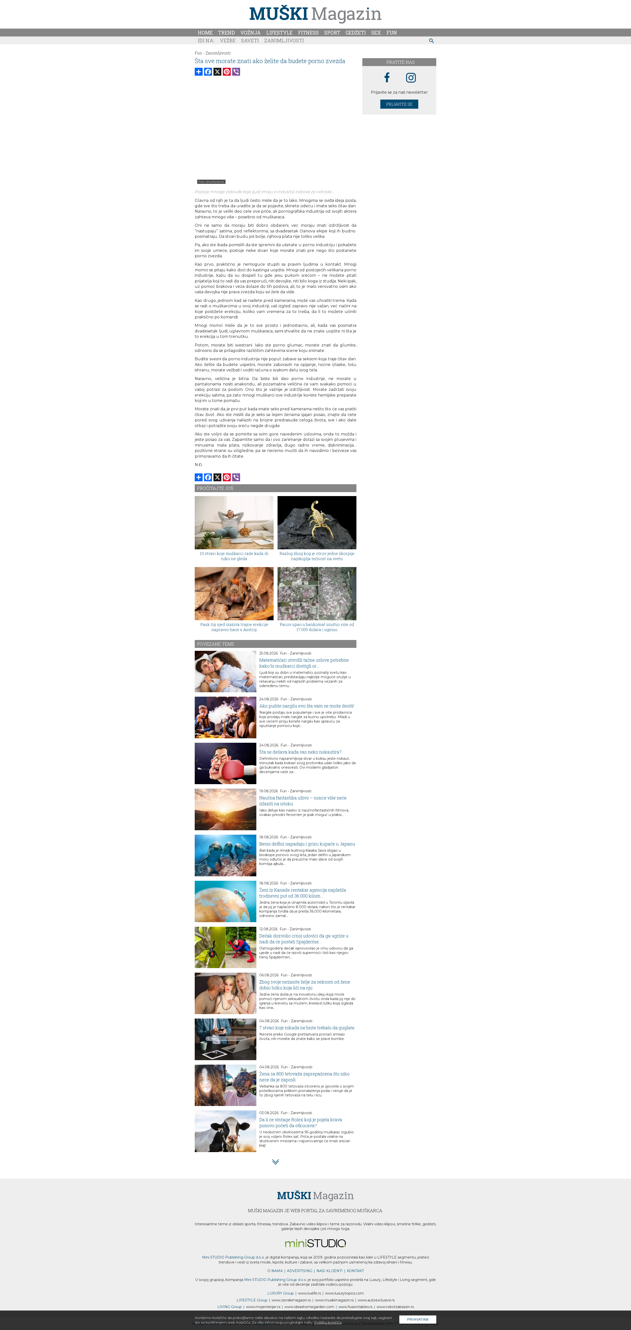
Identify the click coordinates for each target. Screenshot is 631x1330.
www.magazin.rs (291, 1300)
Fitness (308, 32)
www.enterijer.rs (263, 1307)
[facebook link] (387, 77)
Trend (226, 32)
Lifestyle (279, 32)
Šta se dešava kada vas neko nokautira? (300, 752)
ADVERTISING (299, 1271)
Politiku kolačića (328, 1322)
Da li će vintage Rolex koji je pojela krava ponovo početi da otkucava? (300, 1122)
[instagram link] (411, 78)
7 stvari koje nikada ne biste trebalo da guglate (306, 1028)
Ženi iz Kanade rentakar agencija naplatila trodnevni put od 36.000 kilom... (302, 893)
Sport (332, 32)
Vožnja (250, 32)
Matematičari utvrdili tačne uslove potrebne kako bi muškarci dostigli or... (304, 663)
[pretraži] (432, 41)
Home (205, 32)
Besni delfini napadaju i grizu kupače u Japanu (307, 844)
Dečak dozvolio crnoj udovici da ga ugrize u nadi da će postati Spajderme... (304, 939)
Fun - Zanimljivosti (295, 653)
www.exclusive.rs (376, 1300)
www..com (344, 1293)
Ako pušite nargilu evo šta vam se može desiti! (306, 706)
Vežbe (228, 40)
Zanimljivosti (284, 40)
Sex (376, 32)
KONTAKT (355, 1271)
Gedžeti (356, 32)
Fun (391, 32)
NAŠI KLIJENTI (329, 1271)
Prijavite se (399, 104)
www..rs (309, 1293)
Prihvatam (418, 1319)
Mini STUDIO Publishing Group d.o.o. (233, 1257)
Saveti (250, 40)
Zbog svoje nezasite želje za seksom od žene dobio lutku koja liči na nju (304, 985)
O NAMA (275, 1271)
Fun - (200, 52)
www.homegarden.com (309, 1307)
